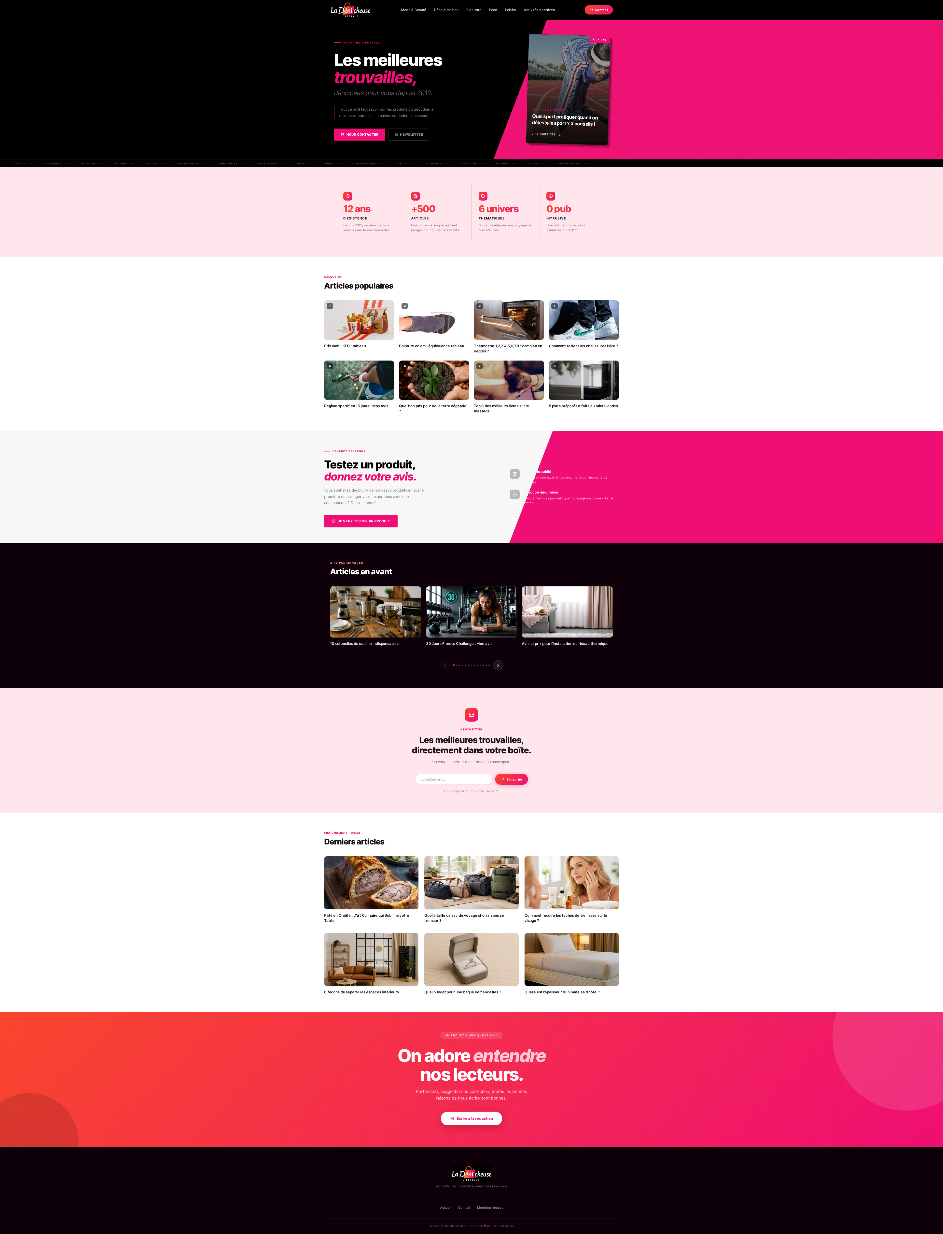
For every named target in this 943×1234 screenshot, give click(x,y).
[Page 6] (468, 665)
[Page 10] (480, 665)
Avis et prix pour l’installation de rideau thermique (565, 643)
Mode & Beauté (413, 10)
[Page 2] (457, 665)
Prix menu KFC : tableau (345, 346)
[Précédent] (445, 665)
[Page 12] (486, 665)
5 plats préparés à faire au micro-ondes (583, 406)
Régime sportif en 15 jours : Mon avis (356, 406)
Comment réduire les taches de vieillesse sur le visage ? (566, 918)
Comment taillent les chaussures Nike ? (583, 346)
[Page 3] (459, 665)
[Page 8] (474, 665)
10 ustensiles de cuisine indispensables (364, 643)
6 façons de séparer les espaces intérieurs (361, 992)
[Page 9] (477, 665)
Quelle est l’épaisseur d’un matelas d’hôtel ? (562, 992)
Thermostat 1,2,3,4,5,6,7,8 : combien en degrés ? (508, 348)
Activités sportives (539, 10)
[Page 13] (489, 665)
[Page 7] (471, 665)
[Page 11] (483, 665)
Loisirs (510, 10)
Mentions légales (490, 1207)
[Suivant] (498, 665)
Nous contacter (362, 134)
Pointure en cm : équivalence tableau (431, 346)
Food (493, 10)
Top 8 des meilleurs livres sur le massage (501, 408)
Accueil (445, 1207)
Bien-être (473, 10)
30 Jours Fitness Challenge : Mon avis (459, 643)
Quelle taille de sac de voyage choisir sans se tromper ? (464, 918)
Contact (601, 10)
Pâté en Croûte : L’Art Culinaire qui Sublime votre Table (366, 918)
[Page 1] (454, 665)
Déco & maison (446, 10)
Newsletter (411, 134)
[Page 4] (462, 665)
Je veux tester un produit (364, 521)
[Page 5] (465, 665)
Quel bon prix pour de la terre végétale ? (432, 408)
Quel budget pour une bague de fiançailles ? (462, 992)
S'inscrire (514, 779)
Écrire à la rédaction (475, 1118)
